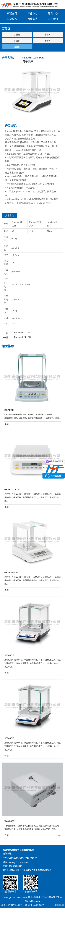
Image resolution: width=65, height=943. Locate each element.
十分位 (47, 34)
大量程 (17, 34)
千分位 (47, 40)
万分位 (17, 46)
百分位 (17, 40)
